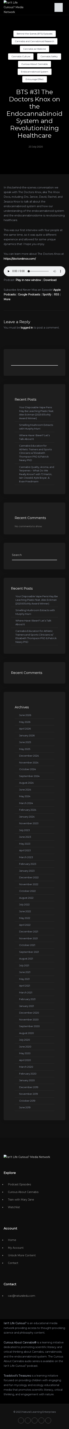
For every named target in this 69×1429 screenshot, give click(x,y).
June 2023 (25, 836)
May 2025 (24, 748)
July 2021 (24, 965)
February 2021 (27, 999)
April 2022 (25, 924)
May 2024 (24, 796)
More (7, 299)
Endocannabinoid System (34, 71)
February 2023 (27, 863)
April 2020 (25, 1060)
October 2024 (27, 769)
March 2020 (26, 1066)
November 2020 (29, 1019)
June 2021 (24, 972)
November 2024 (28, 762)
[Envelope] (48, 1420)
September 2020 (29, 1026)
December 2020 (29, 1012)
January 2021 (26, 1005)
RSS (56, 294)
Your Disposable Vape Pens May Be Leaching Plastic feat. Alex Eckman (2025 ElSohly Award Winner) (36, 600)
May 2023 (24, 843)
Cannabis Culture (20, 56)
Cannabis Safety (49, 56)
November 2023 (28, 823)
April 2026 (25, 728)
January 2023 (27, 870)
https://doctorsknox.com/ (20, 258)
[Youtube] (35, 1420)
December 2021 (28, 931)
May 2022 (24, 917)
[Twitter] (21, 1420)
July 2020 (24, 1039)
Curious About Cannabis (34, 64)
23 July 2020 (36, 146)
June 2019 (25, 1107)
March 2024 (26, 803)
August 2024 (26, 782)
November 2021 (28, 938)
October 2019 (27, 1100)
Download (49, 280)
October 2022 (27, 890)
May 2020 (25, 1053)
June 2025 (25, 742)
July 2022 (24, 904)
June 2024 (25, 789)
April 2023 (25, 850)
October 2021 (27, 945)
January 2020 (27, 1080)
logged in (27, 327)
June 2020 (25, 1046)
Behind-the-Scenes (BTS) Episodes (34, 33)
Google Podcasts (29, 294)
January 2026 (27, 735)
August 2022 (26, 897)
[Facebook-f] (28, 1420)
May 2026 (24, 721)
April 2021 (24, 985)
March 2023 (26, 857)
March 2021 (25, 992)
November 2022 (28, 884)
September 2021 (29, 951)
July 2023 (24, 830)
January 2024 (27, 816)
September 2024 (29, 776)
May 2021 (24, 978)
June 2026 (25, 715)
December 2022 (29, 877)
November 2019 (28, 1093)
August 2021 (26, 958)
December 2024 (29, 755)
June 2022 (25, 911)
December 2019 (28, 1087)
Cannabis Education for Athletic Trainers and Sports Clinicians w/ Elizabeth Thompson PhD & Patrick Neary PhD (35, 453)
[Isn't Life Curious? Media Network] (27, 1157)
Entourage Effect (35, 79)
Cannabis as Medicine (34, 48)
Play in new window (28, 280)
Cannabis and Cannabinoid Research (34, 41)
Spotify (47, 294)
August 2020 (26, 1033)
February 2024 (27, 809)
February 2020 (27, 1073)
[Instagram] (41, 1420)
